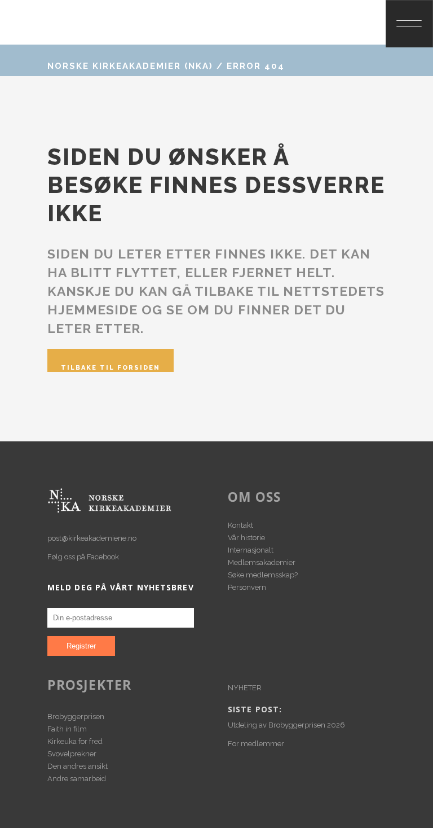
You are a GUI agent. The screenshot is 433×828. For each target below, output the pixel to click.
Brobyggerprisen (75, 716)
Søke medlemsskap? (263, 575)
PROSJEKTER (89, 685)
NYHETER (245, 688)
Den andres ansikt (77, 766)
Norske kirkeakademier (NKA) (130, 66)
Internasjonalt (250, 550)
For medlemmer (256, 743)
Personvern (247, 587)
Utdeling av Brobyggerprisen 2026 (286, 725)
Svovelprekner (71, 754)
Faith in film (67, 729)
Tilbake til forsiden (110, 367)
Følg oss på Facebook (83, 557)
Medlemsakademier (261, 562)
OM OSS (254, 497)
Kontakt (240, 525)
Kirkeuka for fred (75, 741)
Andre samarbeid (76, 778)
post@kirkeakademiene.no (91, 538)
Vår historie (246, 537)
